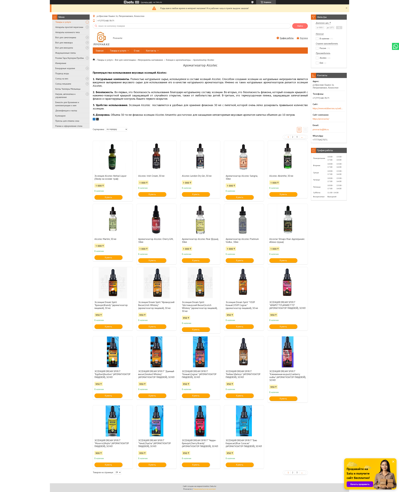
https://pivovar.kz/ (321, 118)
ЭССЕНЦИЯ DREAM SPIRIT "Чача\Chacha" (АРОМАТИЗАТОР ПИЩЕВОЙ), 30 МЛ (154, 443)
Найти (300, 26)
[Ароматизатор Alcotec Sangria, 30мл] (244, 156)
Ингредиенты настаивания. (150, 59)
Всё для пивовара (64, 42)
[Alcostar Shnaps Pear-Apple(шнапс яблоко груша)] (288, 219)
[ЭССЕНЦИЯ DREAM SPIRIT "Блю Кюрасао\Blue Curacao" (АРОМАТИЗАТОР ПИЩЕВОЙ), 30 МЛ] (244, 420)
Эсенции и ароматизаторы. (178, 59)
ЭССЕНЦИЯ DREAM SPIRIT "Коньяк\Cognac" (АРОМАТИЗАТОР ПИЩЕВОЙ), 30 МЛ (199, 374)
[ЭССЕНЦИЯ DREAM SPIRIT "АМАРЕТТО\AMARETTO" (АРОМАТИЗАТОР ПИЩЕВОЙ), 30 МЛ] (288, 282)
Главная (99, 50)
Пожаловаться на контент (204, 489)
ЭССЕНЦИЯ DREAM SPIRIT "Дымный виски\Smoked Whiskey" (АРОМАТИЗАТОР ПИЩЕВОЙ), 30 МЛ (156, 374)
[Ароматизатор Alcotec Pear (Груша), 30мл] (200, 219)
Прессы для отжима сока (67, 120)
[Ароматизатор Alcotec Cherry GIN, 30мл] (157, 219)
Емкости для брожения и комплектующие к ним (67, 104)
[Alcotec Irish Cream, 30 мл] (157, 156)
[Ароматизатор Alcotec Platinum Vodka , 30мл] (244, 219)
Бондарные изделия (65, 68)
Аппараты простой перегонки (69, 27)
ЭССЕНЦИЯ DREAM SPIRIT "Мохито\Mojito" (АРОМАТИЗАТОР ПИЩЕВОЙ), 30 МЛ (111, 443)
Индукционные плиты (65, 52)
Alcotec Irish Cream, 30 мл (151, 175)
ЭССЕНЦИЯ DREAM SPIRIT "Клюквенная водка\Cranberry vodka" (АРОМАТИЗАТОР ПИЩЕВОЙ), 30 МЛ (287, 376)
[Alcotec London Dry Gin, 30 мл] (200, 156)
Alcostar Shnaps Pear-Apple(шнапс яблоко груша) (287, 240)
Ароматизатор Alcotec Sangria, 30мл (242, 177)
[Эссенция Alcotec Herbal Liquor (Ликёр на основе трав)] (113, 156)
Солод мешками (63, 83)
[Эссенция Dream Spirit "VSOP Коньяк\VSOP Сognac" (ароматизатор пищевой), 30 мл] (244, 282)
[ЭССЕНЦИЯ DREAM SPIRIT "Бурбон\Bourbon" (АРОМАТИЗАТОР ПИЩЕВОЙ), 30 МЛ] (113, 351)
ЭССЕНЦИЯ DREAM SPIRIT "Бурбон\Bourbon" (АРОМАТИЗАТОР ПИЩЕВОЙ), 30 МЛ (112, 374)
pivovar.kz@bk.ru (321, 129)
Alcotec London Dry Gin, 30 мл (197, 175)
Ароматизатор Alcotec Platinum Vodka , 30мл (242, 240)
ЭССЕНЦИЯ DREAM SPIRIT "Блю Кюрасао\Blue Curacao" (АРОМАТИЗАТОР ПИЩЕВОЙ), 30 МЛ (244, 443)
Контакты (151, 50)
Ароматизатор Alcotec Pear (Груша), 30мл (200, 240)
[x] (97, 119)
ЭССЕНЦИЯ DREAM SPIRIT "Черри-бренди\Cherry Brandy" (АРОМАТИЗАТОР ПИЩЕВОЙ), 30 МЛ (200, 443)
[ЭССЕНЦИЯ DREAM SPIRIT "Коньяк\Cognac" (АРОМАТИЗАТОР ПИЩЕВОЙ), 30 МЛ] (200, 351)
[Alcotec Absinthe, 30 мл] (288, 156)
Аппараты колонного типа (67, 32)
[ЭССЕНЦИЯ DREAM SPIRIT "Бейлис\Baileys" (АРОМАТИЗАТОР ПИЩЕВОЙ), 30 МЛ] (244, 351)
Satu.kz (213, 486)
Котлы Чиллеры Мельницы (67, 88)
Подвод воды (62, 73)
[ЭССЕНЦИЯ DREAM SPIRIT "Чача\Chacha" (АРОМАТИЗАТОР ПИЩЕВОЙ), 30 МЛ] (157, 420)
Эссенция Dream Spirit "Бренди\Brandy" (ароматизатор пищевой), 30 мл (111, 305)
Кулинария (60, 115)
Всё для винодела (64, 47)
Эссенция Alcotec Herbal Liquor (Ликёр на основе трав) (110, 177)
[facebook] (94, 119)
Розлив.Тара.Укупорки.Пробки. (69, 58)
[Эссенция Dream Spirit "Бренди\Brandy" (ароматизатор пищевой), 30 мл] (113, 282)
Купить (108, 197)
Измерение (60, 63)
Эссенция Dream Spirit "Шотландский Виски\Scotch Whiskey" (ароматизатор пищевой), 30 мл (199, 307)
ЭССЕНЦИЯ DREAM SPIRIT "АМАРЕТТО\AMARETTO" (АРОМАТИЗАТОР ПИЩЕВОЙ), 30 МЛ (287, 305)
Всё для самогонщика (65, 37)
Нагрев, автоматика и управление (65, 96)
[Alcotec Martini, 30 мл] (113, 219)
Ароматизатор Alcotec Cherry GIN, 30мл (155, 240)
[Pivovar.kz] (101, 38)
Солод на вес (61, 78)
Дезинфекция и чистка (66, 110)
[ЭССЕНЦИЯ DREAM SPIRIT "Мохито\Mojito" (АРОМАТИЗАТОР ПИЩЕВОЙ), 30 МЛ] (113, 420)
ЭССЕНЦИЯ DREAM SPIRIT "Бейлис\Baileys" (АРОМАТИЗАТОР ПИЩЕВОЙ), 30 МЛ (243, 374)
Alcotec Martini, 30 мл (105, 239)
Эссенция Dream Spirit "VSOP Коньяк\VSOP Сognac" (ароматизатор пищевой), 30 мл (242, 305)
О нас (137, 50)
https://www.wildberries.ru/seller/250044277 (328, 108)
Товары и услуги (63, 22)
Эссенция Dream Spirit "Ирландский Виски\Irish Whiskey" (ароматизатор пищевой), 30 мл (156, 305)
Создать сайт (146, 2)
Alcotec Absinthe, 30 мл (281, 175)
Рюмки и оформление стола (68, 126)
